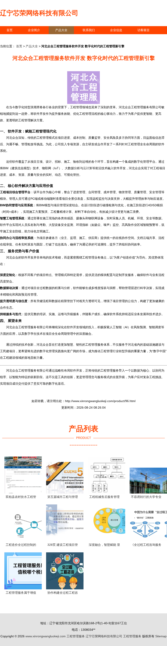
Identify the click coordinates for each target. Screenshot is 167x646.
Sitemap (161, 636)
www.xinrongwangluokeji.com (45, 636)
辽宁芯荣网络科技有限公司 (39, 13)
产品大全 (61, 30)
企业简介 (34, 30)
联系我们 (89, 30)
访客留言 (143, 30)
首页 (10, 30)
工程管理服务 (76, 636)
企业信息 (116, 30)
